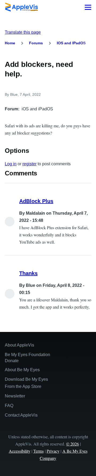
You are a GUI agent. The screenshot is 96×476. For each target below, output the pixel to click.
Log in (11, 164)
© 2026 (72, 444)
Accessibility (19, 451)
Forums (36, 43)
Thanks (28, 273)
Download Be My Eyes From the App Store (26, 383)
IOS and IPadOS (71, 43)
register (29, 164)
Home (10, 43)
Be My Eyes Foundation (27, 354)
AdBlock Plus (36, 201)
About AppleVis (19, 345)
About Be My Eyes (22, 369)
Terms (38, 451)
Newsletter (15, 396)
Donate (12, 360)
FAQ (9, 405)
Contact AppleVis (21, 415)
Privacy (53, 451)
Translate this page (23, 32)
